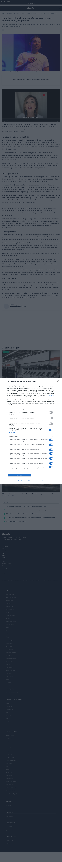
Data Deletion (21, 480)
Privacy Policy (40, 480)
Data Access (31, 480)
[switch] (51, 412)
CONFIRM (19, 475)
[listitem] (31, 409)
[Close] (58, 381)
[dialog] (31, 431)
